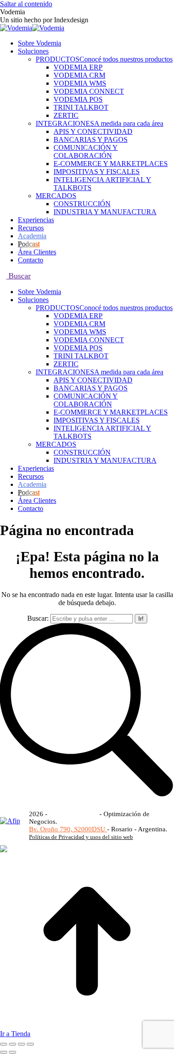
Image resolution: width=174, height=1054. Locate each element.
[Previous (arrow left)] (3, 1052)
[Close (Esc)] (3, 1044)
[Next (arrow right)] (12, 1052)
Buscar (18, 275)
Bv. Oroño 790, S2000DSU (68, 829)
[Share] (12, 1044)
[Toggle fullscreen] (21, 1044)
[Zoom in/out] (30, 1044)
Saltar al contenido (26, 4)
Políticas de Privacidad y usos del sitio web (81, 837)
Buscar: (38, 618)
